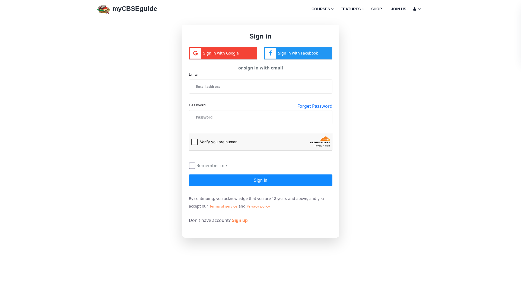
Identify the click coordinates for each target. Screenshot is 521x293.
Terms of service (223, 206)
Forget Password (314, 106)
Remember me (211, 165)
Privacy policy (258, 206)
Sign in (260, 180)
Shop (376, 9)
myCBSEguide (133, 8)
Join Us (398, 9)
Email (193, 74)
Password (197, 105)
